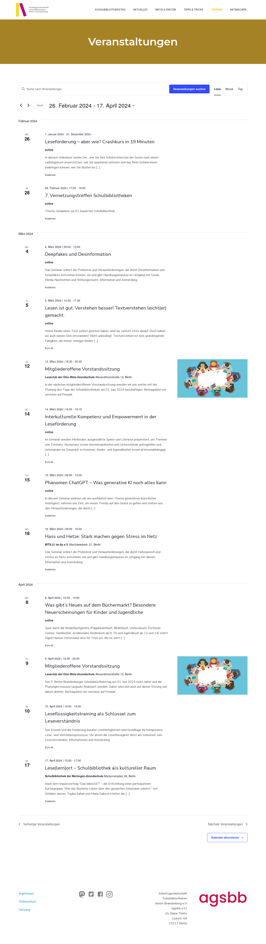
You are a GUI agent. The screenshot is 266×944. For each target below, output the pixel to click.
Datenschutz (27, 901)
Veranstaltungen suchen (189, 89)
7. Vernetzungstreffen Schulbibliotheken (88, 195)
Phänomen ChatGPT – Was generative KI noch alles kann (105, 483)
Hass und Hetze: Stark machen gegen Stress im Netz (101, 536)
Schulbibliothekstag (110, 9)
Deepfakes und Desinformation (78, 254)
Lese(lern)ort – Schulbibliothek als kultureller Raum (100, 768)
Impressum (26, 893)
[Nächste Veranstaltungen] (28, 105)
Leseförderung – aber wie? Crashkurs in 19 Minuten (100, 142)
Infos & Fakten (165, 9)
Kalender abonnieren (225, 837)
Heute (40, 105)
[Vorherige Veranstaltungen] (20, 105)
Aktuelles (140, 9)
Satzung (24, 910)
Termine (216, 9)
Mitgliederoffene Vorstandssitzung (82, 369)
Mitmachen (238, 9)
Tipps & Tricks (193, 9)
